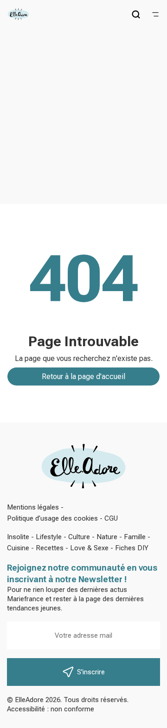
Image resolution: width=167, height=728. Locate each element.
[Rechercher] (136, 14)
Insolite (18, 537)
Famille (135, 537)
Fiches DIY (131, 548)
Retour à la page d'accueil (83, 376)
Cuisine (18, 548)
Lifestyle (49, 537)
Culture (79, 537)
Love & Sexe (89, 548)
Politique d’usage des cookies (52, 518)
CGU (111, 518)
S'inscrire (91, 672)
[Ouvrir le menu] (155, 14)
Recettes (50, 548)
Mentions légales (33, 507)
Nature (106, 537)
